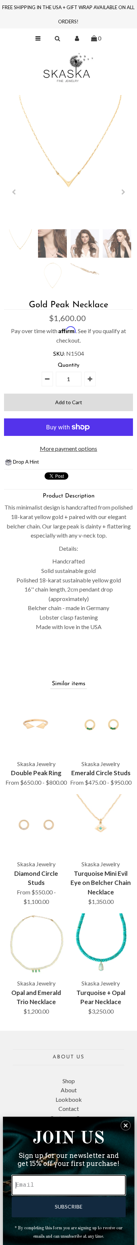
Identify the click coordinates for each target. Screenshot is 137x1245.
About (69, 1089)
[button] (125, 1125)
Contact (68, 1108)
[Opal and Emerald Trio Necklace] (36, 944)
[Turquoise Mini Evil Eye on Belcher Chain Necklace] (101, 825)
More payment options (68, 448)
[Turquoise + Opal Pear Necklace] (101, 944)
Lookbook (69, 1099)
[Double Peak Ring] (36, 725)
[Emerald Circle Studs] (101, 725)
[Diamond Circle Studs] (36, 825)
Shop (68, 1080)
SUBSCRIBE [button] (69, 1206)
